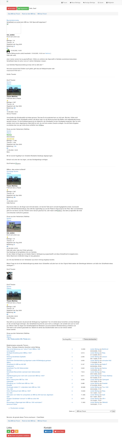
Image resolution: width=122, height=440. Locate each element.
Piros (8, 355)
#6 (7, 314)
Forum (65, 2)
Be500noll (105, 349)
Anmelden (12, 8)
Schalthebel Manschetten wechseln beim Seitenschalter (23, 372)
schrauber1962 (106, 360)
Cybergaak (10, 381)
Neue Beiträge (75, 2)
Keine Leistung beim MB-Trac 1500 (17, 379)
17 (72, 387)
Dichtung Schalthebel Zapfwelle (16, 357)
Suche (101, 2)
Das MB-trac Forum (14, 14)
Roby (103, 353)
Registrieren (24, 8)
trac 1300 (9, 378)
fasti (8, 374)
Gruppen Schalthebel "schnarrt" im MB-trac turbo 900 (23, 398)
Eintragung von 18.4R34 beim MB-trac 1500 (20, 383)
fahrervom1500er (12, 404)
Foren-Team (60, 431)
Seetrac (9, 370)
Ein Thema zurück (13, 339)
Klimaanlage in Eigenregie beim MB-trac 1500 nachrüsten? (24, 402)
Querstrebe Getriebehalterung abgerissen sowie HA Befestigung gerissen (29, 360)
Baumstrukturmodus (13, 20)
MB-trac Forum (42, 14)
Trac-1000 (10, 389)
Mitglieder (111, 2)
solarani (9, 358)
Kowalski (9, 385)
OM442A (105, 402)
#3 (7, 148)
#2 (7, 110)
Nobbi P (104, 364)
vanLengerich (11, 351)
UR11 (8, 400)
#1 (7, 48)
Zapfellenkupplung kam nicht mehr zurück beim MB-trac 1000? (26, 376)
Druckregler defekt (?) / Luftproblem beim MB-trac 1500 (23, 387)
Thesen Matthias (107, 376)
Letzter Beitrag (94, 349)
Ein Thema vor (25, 339)
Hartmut (47, 53)
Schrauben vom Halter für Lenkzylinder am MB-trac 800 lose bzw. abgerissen (30, 395)
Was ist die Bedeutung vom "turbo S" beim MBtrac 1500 (23, 349)
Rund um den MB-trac (28, 14)
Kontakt (48, 431)
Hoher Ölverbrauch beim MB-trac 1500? (19, 391)
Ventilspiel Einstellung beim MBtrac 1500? (19, 353)
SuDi (8, 397)
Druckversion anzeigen (17, 408)
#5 (7, 246)
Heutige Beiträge (90, 2)
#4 (7, 199)
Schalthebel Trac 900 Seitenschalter (17, 368)
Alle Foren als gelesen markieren (19, 435)
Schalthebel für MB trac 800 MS (16, 364)
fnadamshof (10, 366)
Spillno (9, 362)
